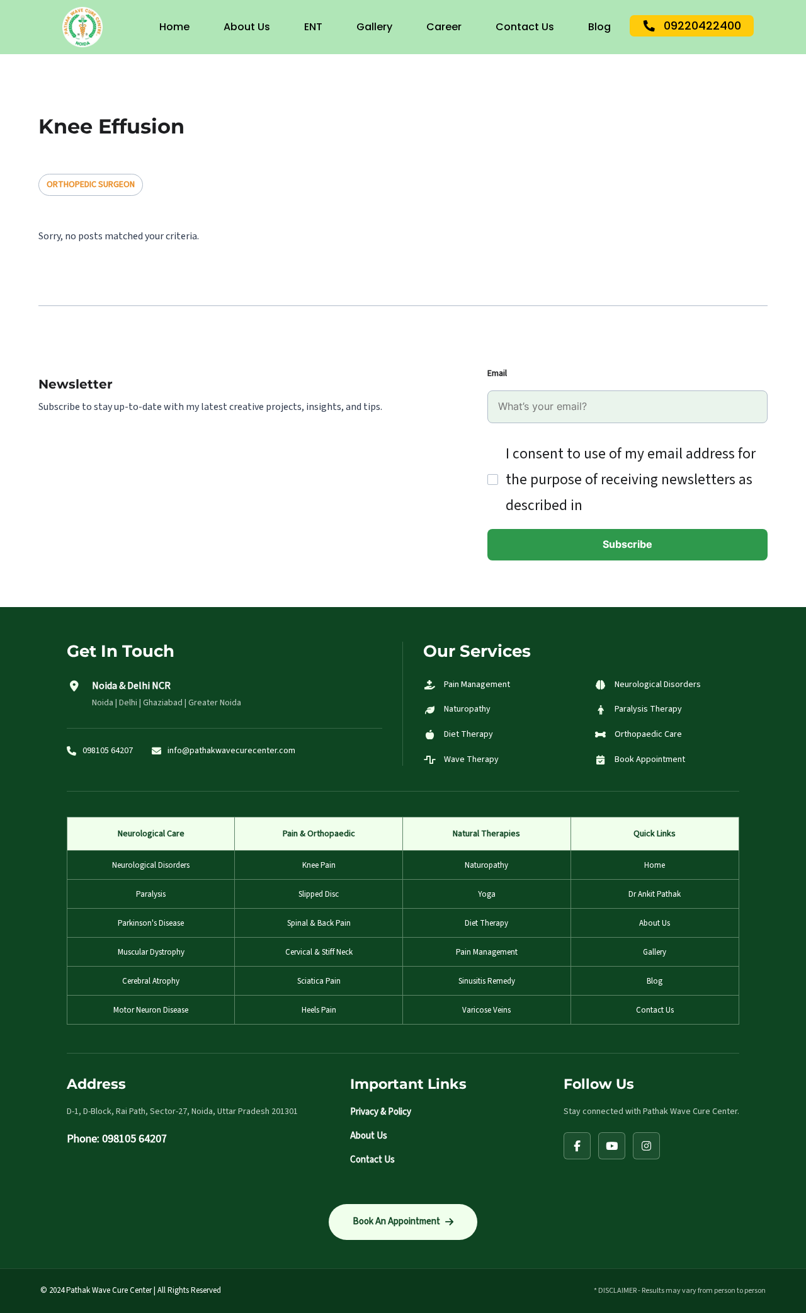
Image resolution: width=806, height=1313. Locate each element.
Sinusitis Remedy (486, 981)
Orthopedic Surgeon (91, 184)
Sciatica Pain (319, 981)
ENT (313, 27)
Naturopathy (486, 865)
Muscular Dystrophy (151, 952)
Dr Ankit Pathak (654, 894)
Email (497, 373)
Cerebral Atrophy (150, 981)
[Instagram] (646, 1145)
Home (174, 27)
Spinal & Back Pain (319, 923)
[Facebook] (577, 1145)
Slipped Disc (318, 894)
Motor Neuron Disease (150, 1010)
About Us (247, 27)
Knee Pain (319, 865)
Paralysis (151, 894)
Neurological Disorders (151, 865)
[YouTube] (611, 1145)
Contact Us (525, 27)
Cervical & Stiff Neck (319, 952)
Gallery (374, 27)
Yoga (487, 894)
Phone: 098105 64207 (117, 1139)
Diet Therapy (486, 923)
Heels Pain (319, 1010)
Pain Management (487, 952)
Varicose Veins (486, 1010)
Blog (599, 27)
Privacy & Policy (380, 1111)
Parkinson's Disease (151, 923)
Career (444, 27)
